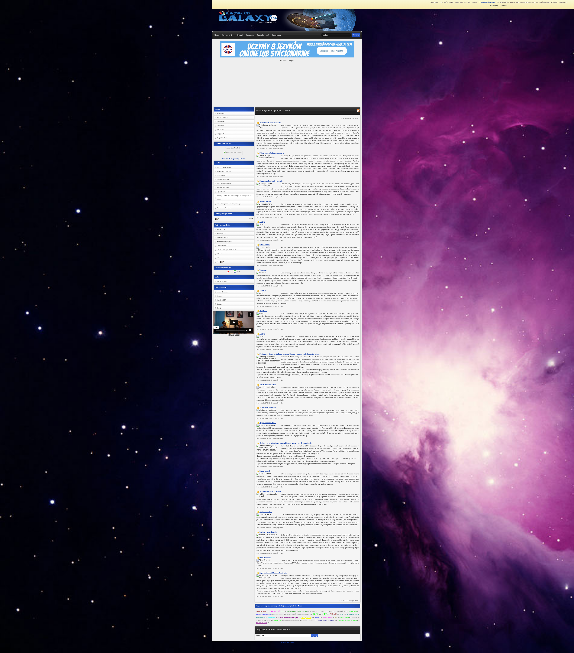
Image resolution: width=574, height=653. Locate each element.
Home (217, 35)
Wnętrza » (263, 270)
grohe (268, 620)
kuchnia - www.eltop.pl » (268, 532)
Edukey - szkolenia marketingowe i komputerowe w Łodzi (235, 198)
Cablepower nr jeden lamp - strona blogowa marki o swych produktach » (285, 443)
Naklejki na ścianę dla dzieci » (270, 491)
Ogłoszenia (221, 191)
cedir (320, 611)
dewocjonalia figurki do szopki (347, 620)
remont (333, 614)
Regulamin (250, 35)
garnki (342, 614)
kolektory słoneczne (309, 620)
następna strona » (354, 118)
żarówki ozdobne (277, 611)
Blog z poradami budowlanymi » (271, 181)
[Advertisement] (287, 83)
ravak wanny (271, 617)
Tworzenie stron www (224, 208)
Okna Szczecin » (265, 557)
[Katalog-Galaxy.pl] (248, 21)
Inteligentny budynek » (267, 407)
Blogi (219, 308)
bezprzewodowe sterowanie (326, 620)
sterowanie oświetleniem (335, 611)
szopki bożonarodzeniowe (263, 614)
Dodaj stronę (276, 35)
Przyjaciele (221, 134)
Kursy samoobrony (223, 281)
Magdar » (263, 311)
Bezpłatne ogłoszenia (224, 183)
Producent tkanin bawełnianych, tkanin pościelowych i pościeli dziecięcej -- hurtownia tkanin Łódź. (233, 150)
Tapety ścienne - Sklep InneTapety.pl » (273, 573)
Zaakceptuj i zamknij (498, 5)
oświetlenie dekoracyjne (288, 617)
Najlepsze (220, 130)
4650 (251, 219)
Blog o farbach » (265, 471)
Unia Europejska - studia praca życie (229, 204)
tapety (315, 614)
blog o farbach (345, 617)
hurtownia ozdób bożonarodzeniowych (298, 614)
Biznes (219, 296)
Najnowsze (221, 121)
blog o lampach (278, 614)
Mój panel (239, 35)
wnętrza (306, 617)
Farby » (262, 222)
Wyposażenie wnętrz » (267, 423)
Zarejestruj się (227, 35)
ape (336, 617)
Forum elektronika (223, 179)
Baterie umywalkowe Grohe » (270, 122)
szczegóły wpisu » (278, 148)
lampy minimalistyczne (292, 620)
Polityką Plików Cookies (487, 2)
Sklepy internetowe (223, 292)
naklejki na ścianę (261, 611)
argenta (317, 617)
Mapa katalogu (222, 138)
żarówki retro (353, 611)
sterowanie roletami (261, 623)
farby (324, 614)
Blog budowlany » (266, 201)
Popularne (220, 125)
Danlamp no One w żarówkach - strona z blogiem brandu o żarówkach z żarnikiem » (290, 354)
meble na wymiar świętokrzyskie (297, 611)
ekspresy (312, 611)
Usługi (219, 304)
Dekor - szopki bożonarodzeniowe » (272, 153)
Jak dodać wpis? (263, 35)
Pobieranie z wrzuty (224, 171)
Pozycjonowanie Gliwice (287, 642)
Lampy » (262, 290)
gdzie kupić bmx (223, 187)
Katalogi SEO (221, 300)
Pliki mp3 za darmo (224, 167)
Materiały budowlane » (267, 384)
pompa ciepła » (264, 244)
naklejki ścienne (327, 617)
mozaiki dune (278, 620)
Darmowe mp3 (222, 175)
